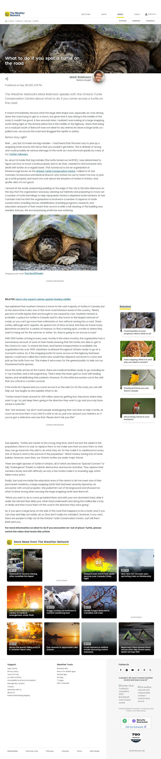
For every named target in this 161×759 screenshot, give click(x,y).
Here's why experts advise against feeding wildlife (43, 299)
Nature (19, 21)
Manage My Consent (16, 683)
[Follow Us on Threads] (144, 670)
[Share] (6, 79)
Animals (27, 21)
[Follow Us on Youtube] (133, 670)
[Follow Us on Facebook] (121, 670)
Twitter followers (18, 154)
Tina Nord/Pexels (33, 273)
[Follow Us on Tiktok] (138, 670)
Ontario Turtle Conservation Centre (55, 171)
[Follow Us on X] (150, 670)
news (12, 21)
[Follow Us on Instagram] (127, 670)
